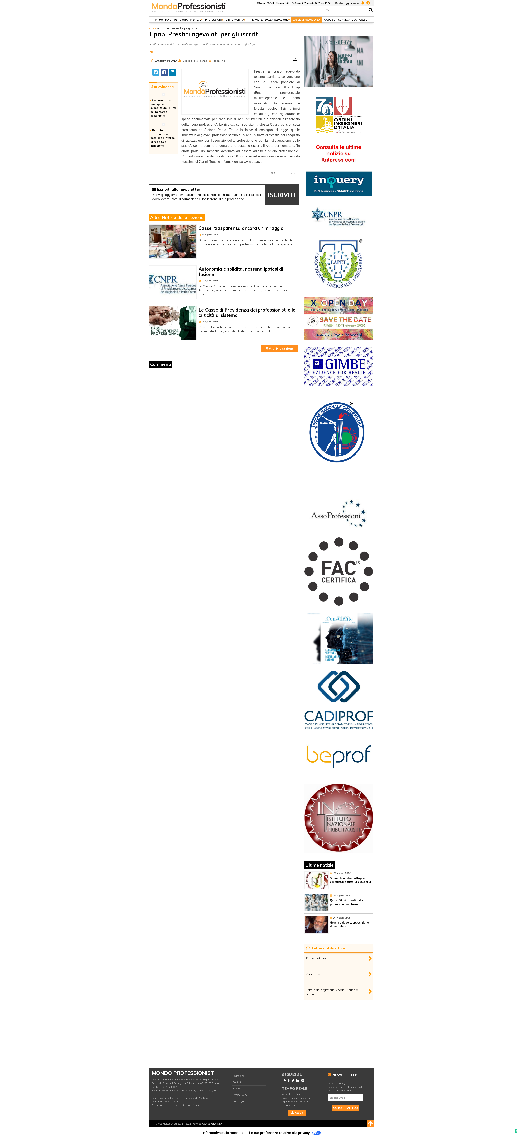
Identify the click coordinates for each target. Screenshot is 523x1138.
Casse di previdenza (306, 19)
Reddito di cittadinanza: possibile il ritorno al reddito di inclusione (162, 137)
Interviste (255, 19)
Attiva (298, 1113)
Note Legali (238, 1101)
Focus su (329, 19)
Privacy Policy (239, 1094)
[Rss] (284, 1080)
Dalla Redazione (276, 19)
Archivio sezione (281, 348)
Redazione (238, 1075)
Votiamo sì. (313, 974)
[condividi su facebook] (164, 72)
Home (152, 28)
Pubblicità (237, 1088)
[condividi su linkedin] (172, 72)
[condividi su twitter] (155, 72)
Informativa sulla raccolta (222, 1133)
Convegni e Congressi (353, 19)
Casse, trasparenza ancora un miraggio (241, 228)
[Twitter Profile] (292, 1080)
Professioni (213, 19)
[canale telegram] (367, 3)
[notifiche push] (362, 3)
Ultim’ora (181, 19)
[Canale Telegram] (301, 1080)
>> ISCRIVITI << (345, 1108)
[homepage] (189, 12)
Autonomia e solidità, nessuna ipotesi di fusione (241, 271)
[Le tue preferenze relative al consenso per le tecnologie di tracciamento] (516, 1131)
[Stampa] (295, 60)
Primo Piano (163, 19)
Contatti (237, 1082)
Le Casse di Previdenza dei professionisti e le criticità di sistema (247, 312)
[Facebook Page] (288, 1080)
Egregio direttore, (317, 958)
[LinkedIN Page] (296, 1080)
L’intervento (235, 19)
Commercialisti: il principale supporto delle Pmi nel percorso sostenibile (163, 107)
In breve (195, 19)
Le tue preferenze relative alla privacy (279, 1133)
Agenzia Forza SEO (212, 1123)
